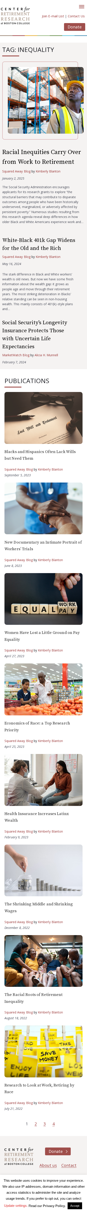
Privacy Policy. (54, 1206)
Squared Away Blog (16, 171)
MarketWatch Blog (15, 355)
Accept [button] (74, 1205)
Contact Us (76, 16)
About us (48, 1165)
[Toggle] (81, 6)
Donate (75, 27)
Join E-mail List (53, 16)
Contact (69, 1165)
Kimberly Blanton (48, 171)
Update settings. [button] (16, 1205)
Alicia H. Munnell (46, 355)
